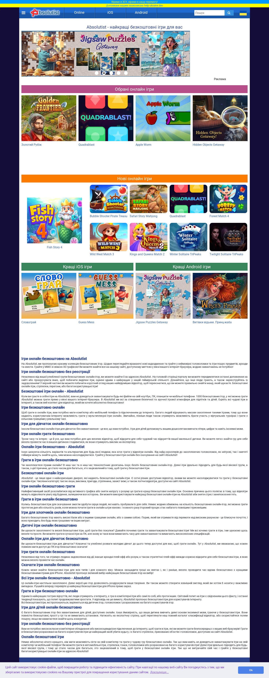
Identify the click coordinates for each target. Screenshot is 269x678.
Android (141, 12)
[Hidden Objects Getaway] (220, 119)
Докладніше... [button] (159, 672)
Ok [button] (251, 670)
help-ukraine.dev (153, 5)
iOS (110, 12)
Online (79, 12)
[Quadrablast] (106, 119)
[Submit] (229, 13)
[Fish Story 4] (54, 204)
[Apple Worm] (163, 119)
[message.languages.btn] (243, 12)
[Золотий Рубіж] (48, 119)
